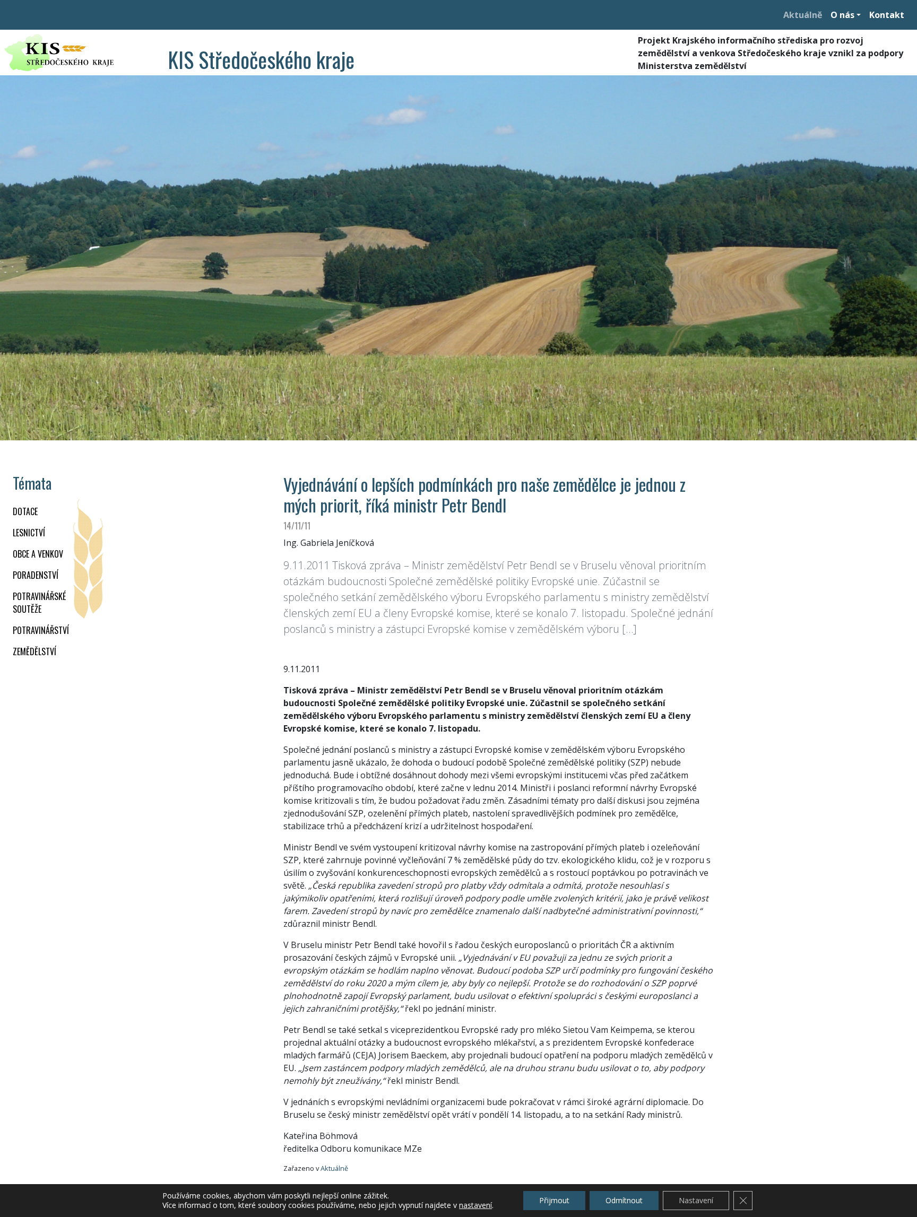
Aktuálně (802, 15)
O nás (842, 15)
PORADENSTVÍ (35, 575)
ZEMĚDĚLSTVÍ (34, 651)
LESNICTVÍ (29, 532)
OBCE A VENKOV (38, 553)
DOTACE (25, 511)
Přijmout (554, 1200)
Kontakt (886, 15)
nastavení (475, 1205)
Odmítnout (624, 1200)
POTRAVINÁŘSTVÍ (41, 630)
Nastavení (696, 1200)
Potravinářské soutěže (39, 602)
